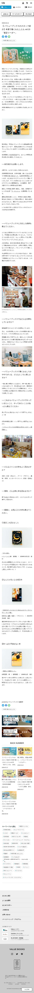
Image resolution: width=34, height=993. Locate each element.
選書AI (5, 853)
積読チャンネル (24, 826)
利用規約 (20, 976)
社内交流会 (13, 154)
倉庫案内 (6, 857)
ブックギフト (7, 863)
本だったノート (8, 870)
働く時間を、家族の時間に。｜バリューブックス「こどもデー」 (24, 760)
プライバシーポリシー (13, 976)
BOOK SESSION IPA (9, 846)
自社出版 (6, 843)
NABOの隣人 (7, 829)
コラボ (6, 833)
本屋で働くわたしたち (9, 40)
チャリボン (7, 840)
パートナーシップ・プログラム (22, 840)
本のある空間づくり (9, 850)
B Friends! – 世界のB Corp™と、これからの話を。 (16, 860)
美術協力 (17, 863)
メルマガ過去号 (22, 846)
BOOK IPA (15, 843)
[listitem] (17, 896)
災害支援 (6, 836)
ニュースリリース (19, 829)
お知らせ (5, 14)
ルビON (27, 989)
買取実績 (25, 863)
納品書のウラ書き (8, 867)
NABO (18, 867)
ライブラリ (18, 7)
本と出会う (29, 14)
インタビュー (25, 833)
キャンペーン (7, 874)
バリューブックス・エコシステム (12, 877)
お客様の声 (21, 850)
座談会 (26, 836)
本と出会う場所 (26, 843)
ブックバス (19, 870)
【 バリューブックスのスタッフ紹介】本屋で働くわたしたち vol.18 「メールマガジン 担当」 (9, 806)
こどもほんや (16, 857)
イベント (26, 867)
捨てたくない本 (16, 836)
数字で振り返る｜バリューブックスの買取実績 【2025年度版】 (9, 782)
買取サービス (14, 833)
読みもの (30, 7)
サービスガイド (17, 14)
